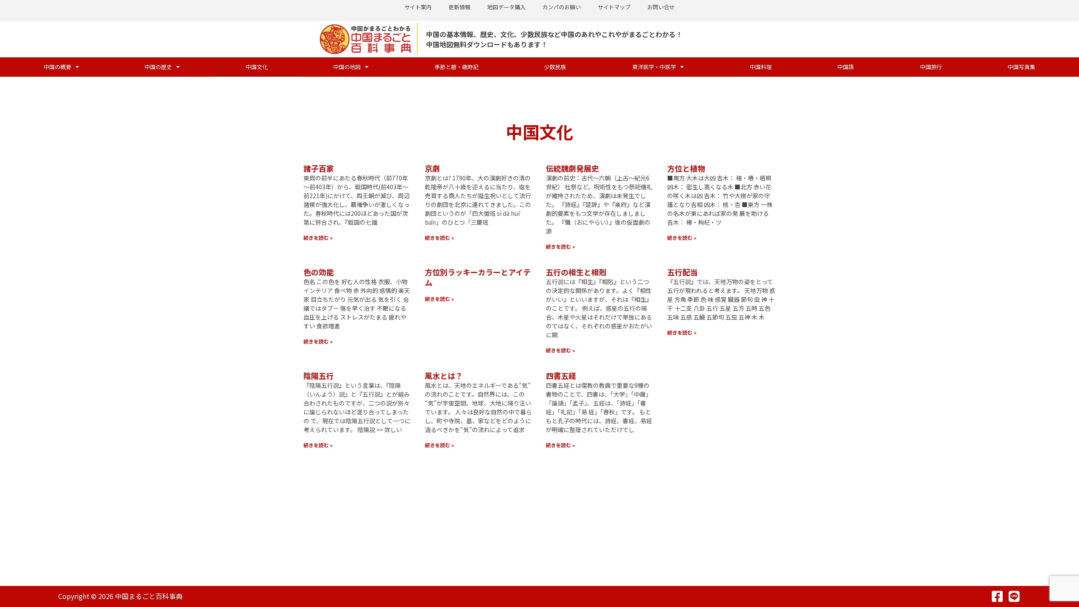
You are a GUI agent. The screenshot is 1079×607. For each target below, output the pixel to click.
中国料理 (761, 67)
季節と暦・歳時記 (456, 67)
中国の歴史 (158, 67)
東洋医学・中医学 (654, 67)
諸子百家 (318, 168)
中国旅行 (931, 67)
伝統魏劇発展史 (572, 168)
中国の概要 (57, 67)
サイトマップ (614, 7)
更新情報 (459, 7)
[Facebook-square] (997, 596)
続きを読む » (318, 237)
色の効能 (318, 271)
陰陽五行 (318, 375)
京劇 (432, 168)
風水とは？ (444, 375)
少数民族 (555, 67)
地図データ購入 (506, 7)
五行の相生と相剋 (576, 271)
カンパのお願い (561, 7)
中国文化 (257, 67)
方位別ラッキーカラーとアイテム (478, 277)
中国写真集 (1021, 67)
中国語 (845, 67)
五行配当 (682, 271)
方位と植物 (686, 168)
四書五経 (561, 375)
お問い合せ (661, 7)
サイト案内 (418, 7)
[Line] (1014, 596)
